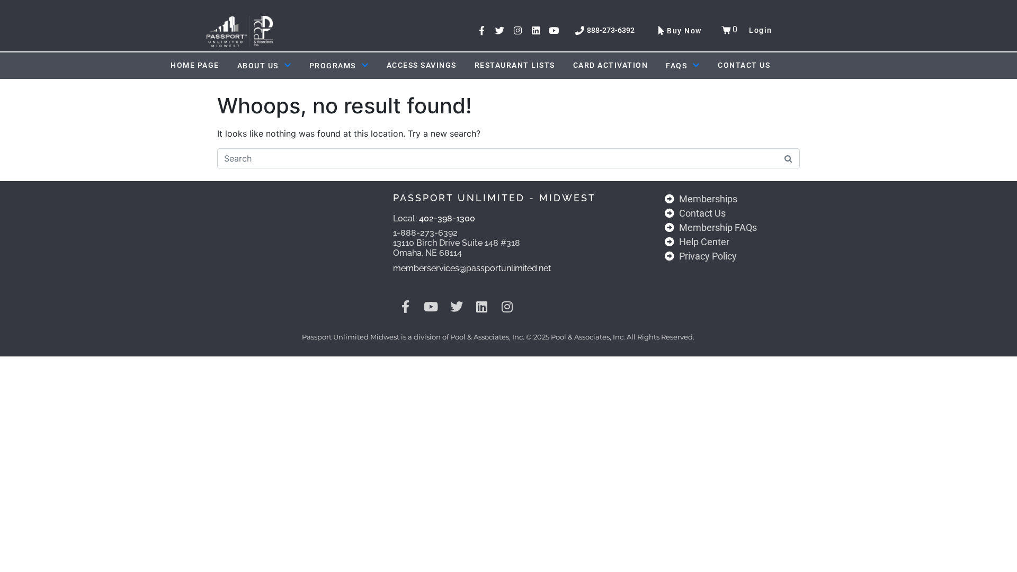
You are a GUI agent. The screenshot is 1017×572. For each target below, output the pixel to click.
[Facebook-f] (481, 30)
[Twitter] (499, 30)
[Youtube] (553, 30)
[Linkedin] (535, 30)
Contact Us (744, 65)
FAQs (676, 65)
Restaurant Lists (515, 65)
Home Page (195, 65)
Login (760, 30)
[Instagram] (517, 30)
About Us (258, 65)
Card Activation (610, 65)
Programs (332, 65)
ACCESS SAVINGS (422, 65)
